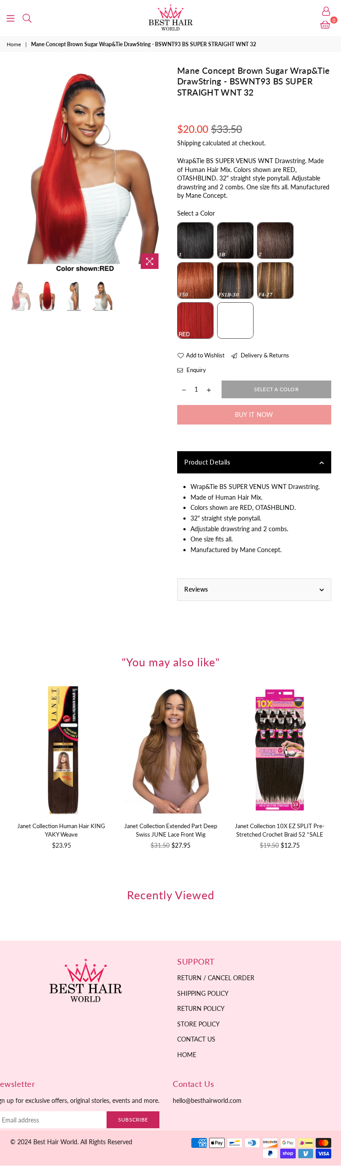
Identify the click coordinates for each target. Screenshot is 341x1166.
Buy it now (254, 414)
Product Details (207, 462)
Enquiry (195, 369)
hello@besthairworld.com (207, 1100)
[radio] (195, 240)
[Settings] (326, 11)
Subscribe (133, 1119)
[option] (87, 169)
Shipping (189, 143)
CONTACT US (196, 1039)
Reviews (196, 589)
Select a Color (196, 213)
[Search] (27, 17)
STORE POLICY (198, 1024)
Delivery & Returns (264, 355)
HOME (186, 1054)
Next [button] (156, 169)
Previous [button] (18, 169)
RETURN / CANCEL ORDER (215, 978)
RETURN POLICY (201, 1008)
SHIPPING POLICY (203, 993)
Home (14, 44)
